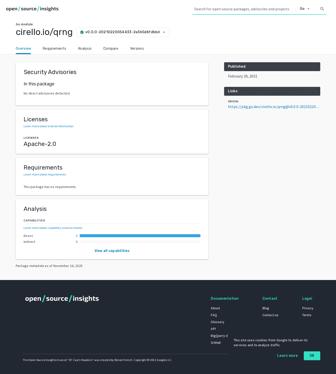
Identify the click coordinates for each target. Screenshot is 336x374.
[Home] (33, 8)
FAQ (214, 315)
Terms (307, 315)
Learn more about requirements (45, 174)
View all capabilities (112, 251)
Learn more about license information (49, 126)
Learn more (287, 356)
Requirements (54, 49)
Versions (137, 49)
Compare (110, 49)
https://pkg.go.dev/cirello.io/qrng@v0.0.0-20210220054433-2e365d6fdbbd (274, 106)
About (215, 308)
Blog (265, 308)
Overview (23, 49)
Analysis (85, 49)
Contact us (270, 315)
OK (312, 356)
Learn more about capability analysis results (53, 228)
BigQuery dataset (224, 335)
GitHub (216, 342)
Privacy (307, 308)
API (213, 329)
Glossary (217, 322)
